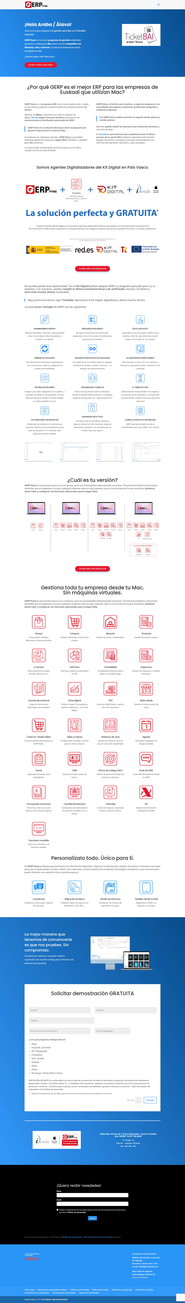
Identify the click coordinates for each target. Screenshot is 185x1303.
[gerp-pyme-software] (39, 461)
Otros (34, 1069)
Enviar (150, 1100)
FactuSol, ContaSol (41, 1047)
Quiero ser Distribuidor (89, 1293)
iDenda (34, 117)
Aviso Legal (29, 1290)
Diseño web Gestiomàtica (57, 1299)
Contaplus (37, 1054)
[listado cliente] (110, 461)
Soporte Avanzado (140, 1277)
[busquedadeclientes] (74, 461)
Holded (35, 1062)
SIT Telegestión (39, 1051)
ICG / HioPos (38, 1058)
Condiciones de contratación (37, 1293)
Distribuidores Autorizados (64, 1293)
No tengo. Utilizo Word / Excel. (47, 1073)
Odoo (34, 1065)
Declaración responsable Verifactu (52, 1290)
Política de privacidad (71, 1237)
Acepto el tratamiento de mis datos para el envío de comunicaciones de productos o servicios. (72, 1093)
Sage (34, 1043)
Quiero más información (92, 268)
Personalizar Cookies (144, 1290)
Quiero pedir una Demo (40, 65)
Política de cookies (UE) (122, 1290)
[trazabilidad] (146, 461)
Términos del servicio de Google (98, 1237)
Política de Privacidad (79, 1290)
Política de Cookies (100, 1290)
